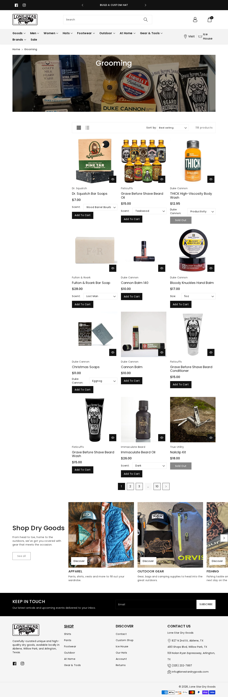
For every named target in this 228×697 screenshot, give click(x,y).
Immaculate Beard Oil (138, 452)
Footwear (70, 646)
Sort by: (151, 127)
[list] (87, 128)
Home (16, 49)
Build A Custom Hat (114, 5)
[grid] (79, 128)
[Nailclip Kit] (193, 419)
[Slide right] (224, 538)
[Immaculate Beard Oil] (143, 419)
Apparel (75, 571)
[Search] (145, 19)
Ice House (208, 36)
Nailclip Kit (178, 452)
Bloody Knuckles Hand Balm (192, 283)
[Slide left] (72, 538)
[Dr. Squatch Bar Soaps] (94, 161)
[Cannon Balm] (143, 334)
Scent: (76, 207)
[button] (209, 19)
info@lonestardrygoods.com (190, 672)
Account (121, 659)
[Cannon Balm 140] (143, 250)
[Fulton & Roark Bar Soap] (94, 250)
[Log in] (195, 19)
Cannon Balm (131, 367)
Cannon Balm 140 (134, 283)
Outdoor (69, 652)
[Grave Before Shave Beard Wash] (94, 419)
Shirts (67, 634)
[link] (21, 556)
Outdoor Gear (151, 571)
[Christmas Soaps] (94, 334)
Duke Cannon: (175, 211)
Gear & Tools (72, 665)
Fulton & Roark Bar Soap (91, 283)
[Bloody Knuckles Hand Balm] (193, 250)
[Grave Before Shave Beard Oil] (143, 161)
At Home (69, 659)
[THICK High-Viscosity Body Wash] (193, 161)
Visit (191, 36)
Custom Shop (124, 640)
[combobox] (107, 19)
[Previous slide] (82, 5)
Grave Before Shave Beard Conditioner (191, 369)
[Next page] (166, 486)
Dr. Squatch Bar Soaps (89, 193)
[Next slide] (145, 5)
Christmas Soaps (86, 367)
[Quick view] (112, 179)
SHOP (69, 626)
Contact (121, 634)
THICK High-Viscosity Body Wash (191, 195)
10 (157, 486)
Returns (121, 665)
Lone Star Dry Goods (202, 686)
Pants (67, 640)
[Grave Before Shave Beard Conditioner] (193, 334)
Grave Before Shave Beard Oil (142, 195)
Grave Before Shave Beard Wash (93, 454)
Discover (79, 561)
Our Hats (121, 652)
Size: (173, 296)
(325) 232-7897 (182, 665)
